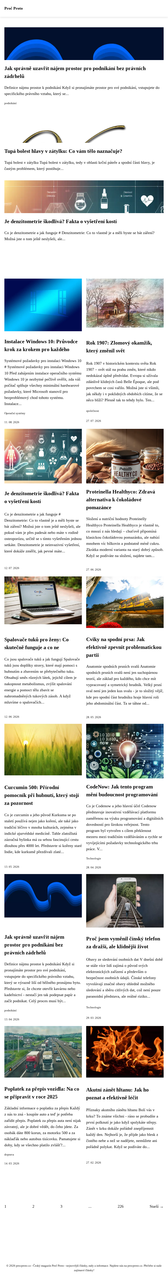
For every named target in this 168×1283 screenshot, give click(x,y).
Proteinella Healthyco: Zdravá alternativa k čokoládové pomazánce (120, 499)
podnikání (10, 103)
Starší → (157, 1206)
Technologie (93, 858)
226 (121, 1206)
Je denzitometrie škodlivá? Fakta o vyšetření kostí (60, 221)
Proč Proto (13, 8)
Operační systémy (14, 413)
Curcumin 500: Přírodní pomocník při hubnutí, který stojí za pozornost (41, 795)
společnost (92, 410)
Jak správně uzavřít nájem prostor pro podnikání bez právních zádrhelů (34, 944)
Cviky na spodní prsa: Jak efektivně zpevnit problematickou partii (123, 647)
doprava (9, 1154)
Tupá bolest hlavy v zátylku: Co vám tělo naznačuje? (63, 151)
